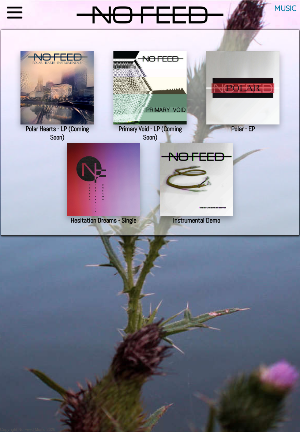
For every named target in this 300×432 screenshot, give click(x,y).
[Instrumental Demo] (196, 138)
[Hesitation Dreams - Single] (103, 138)
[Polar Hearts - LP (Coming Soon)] (57, 46)
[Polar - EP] (243, 46)
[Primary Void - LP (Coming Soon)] (150, 46)
